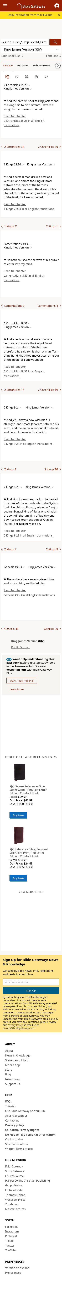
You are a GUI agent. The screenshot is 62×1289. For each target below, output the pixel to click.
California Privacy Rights (22, 1130)
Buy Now (18, 815)
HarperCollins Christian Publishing (27, 1180)
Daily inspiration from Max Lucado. (30, 15)
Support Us (12, 1084)
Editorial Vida (13, 1190)
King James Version (24, 641)
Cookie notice (14, 1139)
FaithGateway (14, 1166)
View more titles (31, 892)
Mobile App (12, 1065)
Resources (23, 65)
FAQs (8, 1101)
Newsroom (12, 1079)
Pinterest (11, 1236)
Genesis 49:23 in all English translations (29, 595)
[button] (56, 5)
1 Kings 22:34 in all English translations (29, 209)
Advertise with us (16, 1116)
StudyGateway (14, 1171)
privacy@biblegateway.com (18, 1028)
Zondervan (12, 1204)
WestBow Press (15, 1200)
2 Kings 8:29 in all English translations (28, 535)
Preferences (13, 1273)
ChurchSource (14, 1176)
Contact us (12, 1120)
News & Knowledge (17, 1055)
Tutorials (11, 1106)
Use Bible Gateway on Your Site (25, 1111)
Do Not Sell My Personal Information (30, 1134)
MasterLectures (15, 1209)
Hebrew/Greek (41, 65)
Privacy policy (14, 1125)
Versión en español (17, 1268)
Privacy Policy (15, 1025)
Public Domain (20, 647)
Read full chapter (15, 116)
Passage (8, 65)
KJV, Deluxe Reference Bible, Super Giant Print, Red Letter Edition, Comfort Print (28, 789)
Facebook (11, 1227)
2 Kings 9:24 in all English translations (28, 444)
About (9, 1051)
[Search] (55, 42)
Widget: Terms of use (19, 1149)
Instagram (12, 1231)
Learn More (17, 689)
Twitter (9, 1245)
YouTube (10, 1250)
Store (8, 1069)
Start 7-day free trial (22, 680)
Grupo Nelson (14, 1185)
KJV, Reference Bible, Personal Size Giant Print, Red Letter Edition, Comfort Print (28, 852)
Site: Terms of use (16, 1144)
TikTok (9, 1241)
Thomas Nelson (15, 1195)
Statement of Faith (17, 1060)
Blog (8, 1074)
